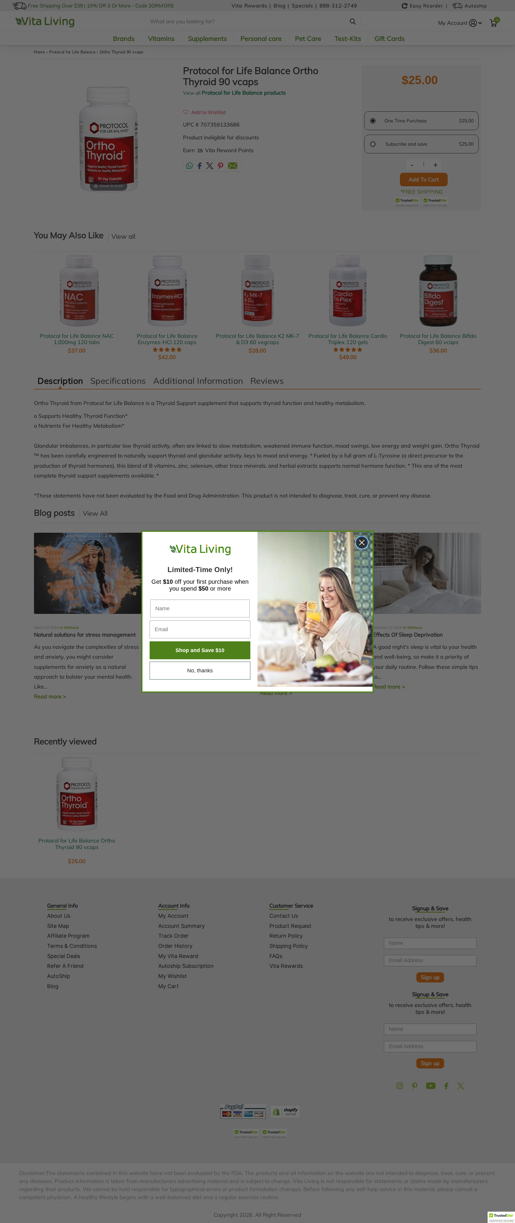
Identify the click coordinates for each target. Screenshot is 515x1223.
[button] (501, 1217)
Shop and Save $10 (200, 650)
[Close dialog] (362, 543)
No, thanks (200, 671)
